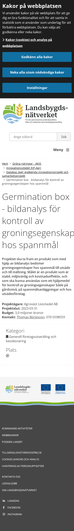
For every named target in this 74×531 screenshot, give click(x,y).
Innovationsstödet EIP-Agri (23, 168)
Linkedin (13, 501)
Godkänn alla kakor (37, 57)
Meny (61, 149)
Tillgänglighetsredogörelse (22, 452)
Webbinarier (10, 435)
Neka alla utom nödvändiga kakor (37, 72)
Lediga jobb (9, 483)
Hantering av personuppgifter (23, 466)
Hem (5, 163)
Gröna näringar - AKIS (26, 163)
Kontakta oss (11, 476)
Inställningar (37, 88)
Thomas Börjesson (31, 317)
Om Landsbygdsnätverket (19, 490)
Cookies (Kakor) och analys (20, 459)
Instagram (14, 514)
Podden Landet (12, 442)
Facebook (14, 507)
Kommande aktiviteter (17, 428)
